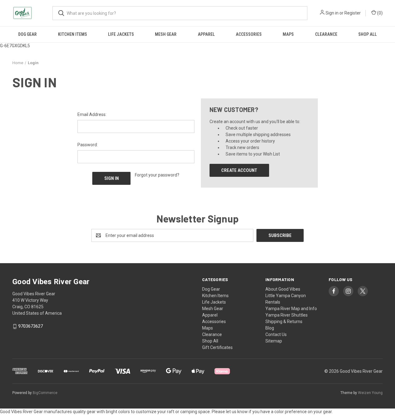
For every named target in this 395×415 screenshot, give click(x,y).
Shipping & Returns (283, 321)
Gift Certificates (217, 347)
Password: (87, 144)
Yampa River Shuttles (286, 315)
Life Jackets (121, 34)
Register (352, 12)
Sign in (332, 12)
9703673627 (30, 326)
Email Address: (91, 114)
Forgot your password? (157, 174)
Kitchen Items (72, 34)
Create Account (239, 170)
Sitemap (273, 340)
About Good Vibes (282, 289)
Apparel (206, 34)
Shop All (367, 34)
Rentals (272, 302)
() (379, 12)
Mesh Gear (166, 34)
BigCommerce (45, 393)
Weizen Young (370, 393)
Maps (288, 34)
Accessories (249, 34)
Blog (269, 328)
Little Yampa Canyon (285, 295)
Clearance (326, 34)
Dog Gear (27, 34)
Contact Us (276, 334)
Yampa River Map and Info (291, 308)
